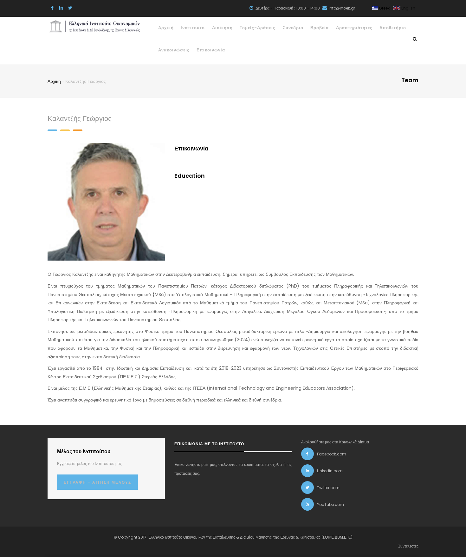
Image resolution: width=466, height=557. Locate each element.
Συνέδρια (293, 28)
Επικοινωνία (211, 50)
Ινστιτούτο (193, 28)
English (407, 8)
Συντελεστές (408, 546)
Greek (384, 8)
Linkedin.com (330, 471)
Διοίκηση (222, 28)
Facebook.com (331, 454)
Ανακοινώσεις (174, 50)
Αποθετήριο (392, 28)
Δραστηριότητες (354, 28)
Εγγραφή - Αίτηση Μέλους (97, 482)
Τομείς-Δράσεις (257, 28)
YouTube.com (330, 504)
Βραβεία (319, 28)
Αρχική (166, 28)
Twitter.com (328, 487)
